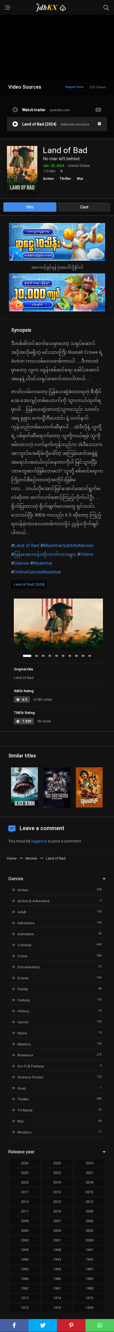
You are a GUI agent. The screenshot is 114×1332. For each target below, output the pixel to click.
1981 (57, 1288)
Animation (25, 934)
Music (22, 1033)
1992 (24, 1269)
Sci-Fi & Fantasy (30, 1066)
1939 (89, 1308)
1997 (89, 1250)
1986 (24, 1279)
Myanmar (43, 563)
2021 (89, 1173)
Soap (21, 1088)
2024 (89, 1163)
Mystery (23, 1044)
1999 (24, 1250)
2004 (57, 1230)
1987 (89, 1269)
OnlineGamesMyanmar (37, 572)
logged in (39, 841)
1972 (24, 1308)
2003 (89, 1230)
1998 (57, 1250)
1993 (89, 1259)
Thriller (65, 178)
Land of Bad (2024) (29, 584)
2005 (24, 1230)
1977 (24, 1298)
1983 (89, 1279)
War (80, 178)
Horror (22, 1022)
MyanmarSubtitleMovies (68, 545)
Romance (25, 1055)
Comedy (24, 945)
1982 (24, 1288)
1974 (57, 1298)
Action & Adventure (33, 901)
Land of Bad (26, 545)
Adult (21, 912)
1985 (57, 1279)
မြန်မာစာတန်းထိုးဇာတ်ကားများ (45, 554)
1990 (57, 1269)
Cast (84, 207)
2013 (57, 1202)
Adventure (26, 923)
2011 (24, 1211)
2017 (24, 1192)
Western (24, 1132)
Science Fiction (30, 1077)
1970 (57, 1308)
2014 (24, 1202)
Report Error (75, 87)
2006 (89, 1221)
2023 (24, 1173)
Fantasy (23, 1000)
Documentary (28, 967)
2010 (57, 1211)
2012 (89, 1202)
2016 (57, 1192)
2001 (57, 1240)
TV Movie (25, 1110)
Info (29, 207)
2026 (24, 1163)
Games (21, 563)
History (23, 1011)
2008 (24, 1221)
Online (86, 554)
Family (22, 989)
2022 (57, 1173)
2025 (57, 1163)
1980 (89, 1288)
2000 (89, 1240)
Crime (22, 956)
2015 (89, 1192)
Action (48, 178)
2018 (89, 1182)
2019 (57, 1182)
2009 (89, 1211)
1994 (57, 1259)
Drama (22, 978)
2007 (57, 1221)
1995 (24, 1259)
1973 (89, 1298)
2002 (24, 1240)
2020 (24, 1182)
